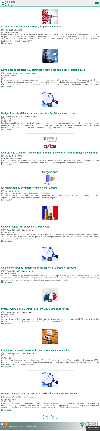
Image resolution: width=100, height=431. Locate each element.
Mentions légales (19, 426)
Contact (10, 426)
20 (47, 418)
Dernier (54, 416)
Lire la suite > (6, 43)
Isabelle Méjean (34, 193)
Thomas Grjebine (10, 75)
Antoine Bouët (9, 158)
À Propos (4, 426)
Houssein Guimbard (11, 32)
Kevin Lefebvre (22, 193)
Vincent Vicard (45, 193)
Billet (6, 30)
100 (56, 418)
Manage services (93, 427)
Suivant (46, 416)
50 (52, 418)
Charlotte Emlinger (10, 193)
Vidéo (6, 73)
